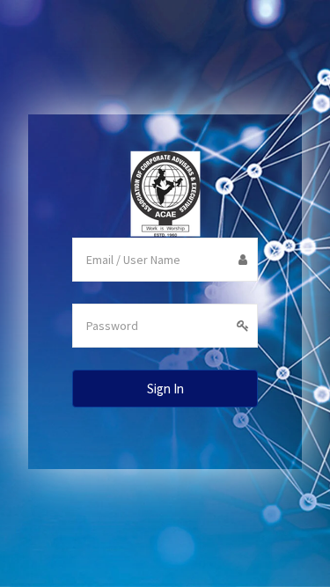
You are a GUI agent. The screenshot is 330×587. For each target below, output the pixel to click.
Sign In (165, 388)
